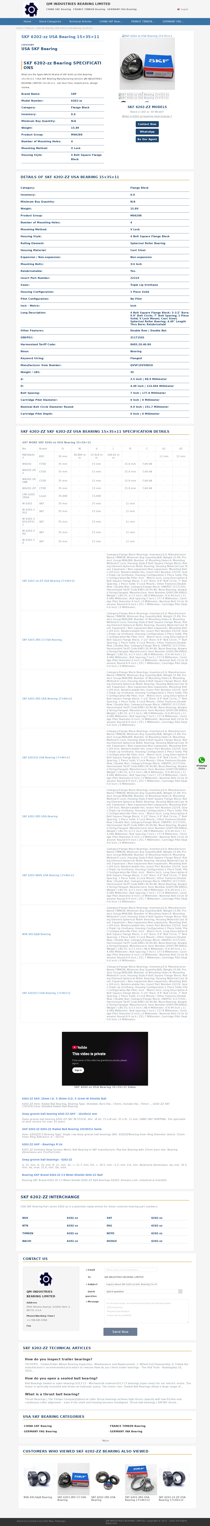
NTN (25, 1225)
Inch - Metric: (30, 305)
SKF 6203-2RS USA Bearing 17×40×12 (47, 698)
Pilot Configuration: (35, 298)
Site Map (48, 1521)
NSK (25, 1217)
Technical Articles (80, 21)
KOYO (111, 1233)
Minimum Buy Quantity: (38, 121)
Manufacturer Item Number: (41, 365)
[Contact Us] (202, 763)
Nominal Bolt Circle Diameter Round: (47, 406)
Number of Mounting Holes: (41, 141)
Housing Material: (33, 250)
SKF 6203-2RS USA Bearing (39, 816)
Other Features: (32, 330)
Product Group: (32, 134)
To (89, 1277)
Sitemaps (60, 1521)
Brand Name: (30, 93)
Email (90, 1270)
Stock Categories (50, 21)
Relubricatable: (32, 271)
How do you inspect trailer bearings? (58, 1359)
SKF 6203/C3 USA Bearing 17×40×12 (46, 993)
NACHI (26, 1241)
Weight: (27, 127)
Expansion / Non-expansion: (41, 257)
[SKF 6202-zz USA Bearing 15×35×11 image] (147, 35)
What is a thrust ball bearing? (52, 1394)
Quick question (91, 1293)
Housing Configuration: (37, 291)
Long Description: (33, 312)
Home (27, 21)
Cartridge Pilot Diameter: (39, 399)
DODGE (112, 1241)
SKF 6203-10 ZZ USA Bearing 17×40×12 (48, 580)
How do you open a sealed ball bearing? (61, 1378)
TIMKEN (27, 1233)
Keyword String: (32, 358)
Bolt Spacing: (30, 393)
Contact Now (147, 124)
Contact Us (35, 1521)
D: (22, 386)
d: (22, 379)
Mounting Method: (34, 148)
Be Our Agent (147, 139)
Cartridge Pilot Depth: (37, 413)
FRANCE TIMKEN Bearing (144, 21)
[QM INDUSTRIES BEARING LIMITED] (31, 8)
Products (29, 28)
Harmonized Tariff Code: (38, 344)
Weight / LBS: (30, 372)
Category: (28, 107)
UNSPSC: (27, 337)
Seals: (25, 284)
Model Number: (32, 100)
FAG (109, 1225)
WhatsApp (147, 131)
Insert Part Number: (35, 278)
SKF (109, 1217)
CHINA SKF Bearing (111, 21)
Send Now (120, 1332)
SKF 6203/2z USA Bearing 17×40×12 (46, 757)
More (105, 1440)
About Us (22, 1521)
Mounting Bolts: (32, 264)
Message (92, 1301)
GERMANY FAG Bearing (176, 21)
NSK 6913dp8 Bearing (36, 934)
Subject (91, 1284)
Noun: (25, 351)
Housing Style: (31, 155)
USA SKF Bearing (45, 28)
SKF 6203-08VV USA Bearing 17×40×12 (48, 875)
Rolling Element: (32, 243)
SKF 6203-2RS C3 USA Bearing (42, 639)
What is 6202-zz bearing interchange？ (147, 116)
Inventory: (28, 114)
